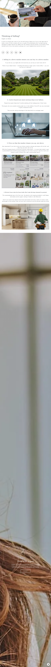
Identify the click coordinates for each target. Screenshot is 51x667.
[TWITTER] (11, 52)
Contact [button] (25, 571)
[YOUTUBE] (20, 52)
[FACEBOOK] (3, 52)
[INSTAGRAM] (7, 52)
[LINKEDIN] (16, 52)
